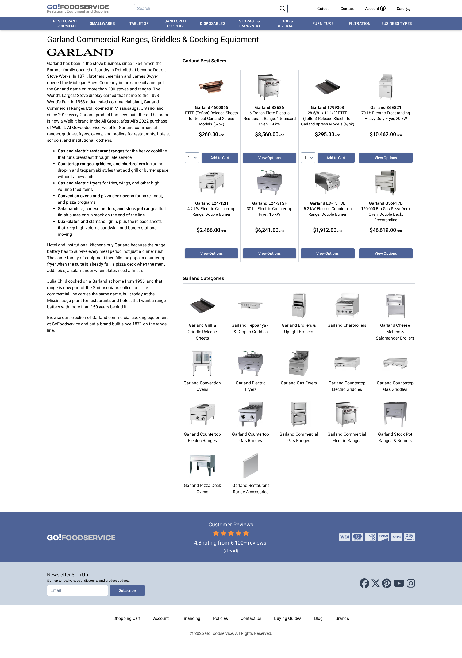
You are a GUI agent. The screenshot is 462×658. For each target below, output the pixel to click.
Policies (220, 618)
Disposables (212, 23)
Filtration (360, 23)
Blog (318, 618)
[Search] (282, 8)
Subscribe (127, 590)
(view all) (231, 551)
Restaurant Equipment (65, 23)
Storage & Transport (249, 23)
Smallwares (102, 23)
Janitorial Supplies (176, 23)
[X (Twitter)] (375, 583)
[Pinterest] (386, 583)
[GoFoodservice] (78, 8)
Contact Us (251, 618)
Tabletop (139, 23)
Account (161, 618)
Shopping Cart (126, 618)
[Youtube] (399, 583)
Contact (347, 8)
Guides (323, 8)
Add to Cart (219, 158)
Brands (342, 618)
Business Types (396, 23)
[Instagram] (411, 583)
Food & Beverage (286, 23)
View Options (269, 158)
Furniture (323, 23)
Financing (191, 618)
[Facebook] (364, 583)
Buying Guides (287, 618)
